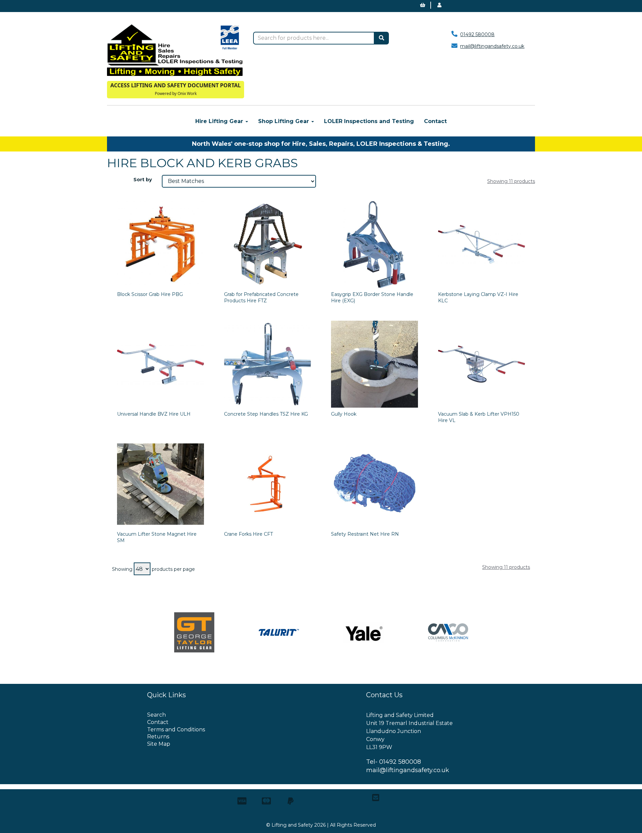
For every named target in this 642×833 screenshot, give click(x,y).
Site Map (158, 744)
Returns (158, 736)
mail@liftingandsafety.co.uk (492, 46)
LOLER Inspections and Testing (369, 121)
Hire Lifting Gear (220, 121)
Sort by (142, 180)
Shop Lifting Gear (284, 121)
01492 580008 (477, 34)
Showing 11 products (511, 181)
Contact (435, 121)
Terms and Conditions (176, 729)
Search (156, 715)
